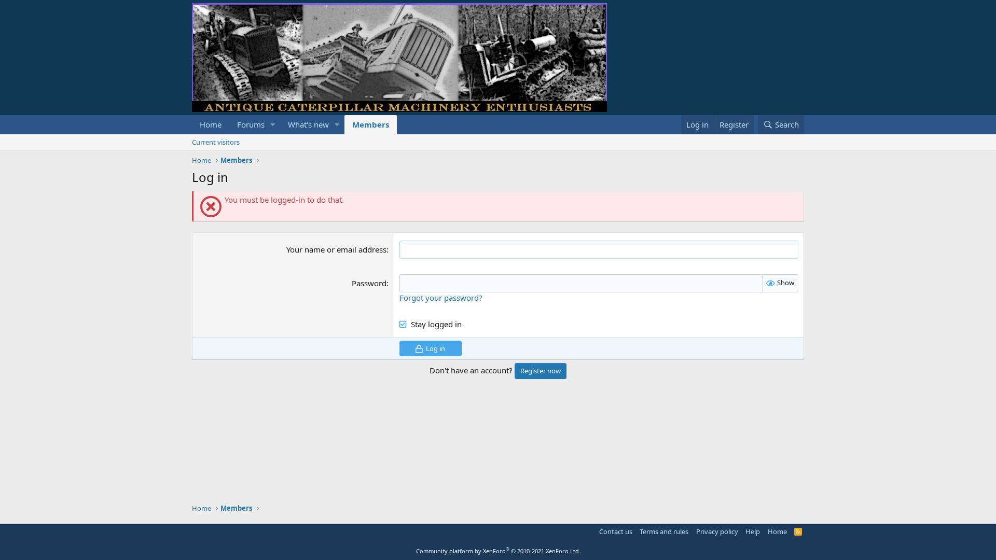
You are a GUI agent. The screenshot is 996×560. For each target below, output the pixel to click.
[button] (273, 124)
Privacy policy (717, 531)
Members (370, 124)
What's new (308, 124)
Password (369, 283)
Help (752, 531)
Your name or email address (336, 249)
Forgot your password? (440, 297)
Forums (251, 124)
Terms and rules (664, 531)
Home (211, 124)
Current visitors (216, 142)
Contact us (615, 531)
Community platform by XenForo (498, 551)
